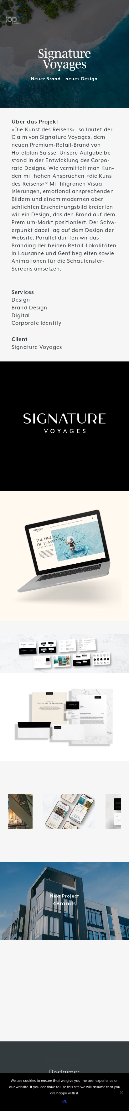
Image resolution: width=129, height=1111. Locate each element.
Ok (64, 1101)
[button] (119, 20)
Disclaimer (64, 1071)
